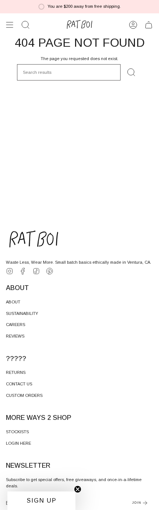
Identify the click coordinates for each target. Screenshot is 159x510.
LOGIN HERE (18, 443)
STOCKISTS (17, 432)
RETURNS (16, 372)
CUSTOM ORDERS (24, 395)
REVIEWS (15, 336)
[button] (25, 25)
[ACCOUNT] (133, 25)
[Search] (131, 72)
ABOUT (13, 302)
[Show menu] (9, 25)
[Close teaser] (77, 489)
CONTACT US (19, 384)
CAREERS (15, 324)
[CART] (148, 25)
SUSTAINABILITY (22, 313)
